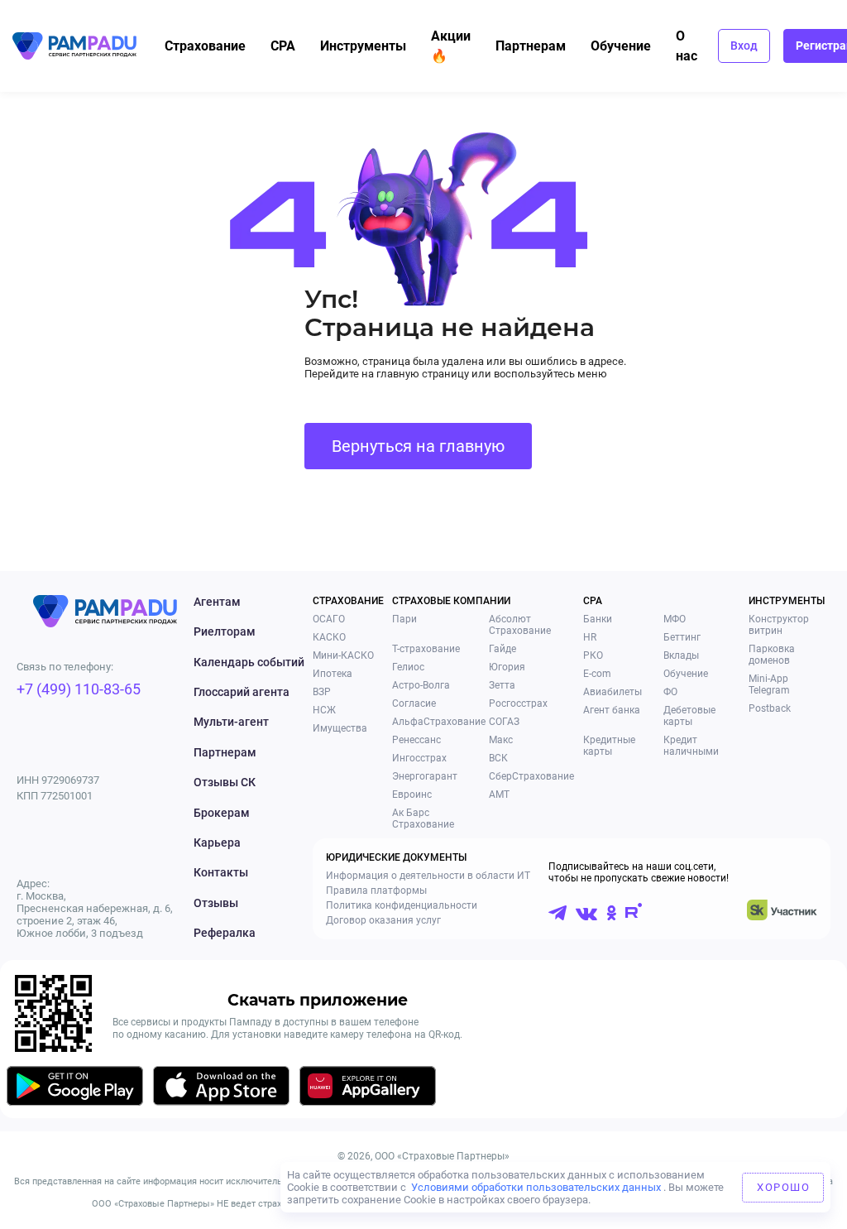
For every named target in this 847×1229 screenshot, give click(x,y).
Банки (597, 619)
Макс (501, 740)
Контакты (221, 872)
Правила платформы (376, 890)
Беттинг (682, 637)
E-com (597, 673)
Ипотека (332, 673)
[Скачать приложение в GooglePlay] (75, 1088)
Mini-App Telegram (769, 684)
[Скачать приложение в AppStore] (221, 1088)
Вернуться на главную (418, 446)
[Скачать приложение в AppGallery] (367, 1088)
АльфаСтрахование (439, 721)
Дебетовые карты (689, 715)
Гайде (502, 649)
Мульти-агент (231, 721)
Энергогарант (424, 776)
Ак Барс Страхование (423, 818)
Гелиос (408, 667)
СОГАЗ (504, 721)
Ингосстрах (419, 758)
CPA (282, 46)
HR (589, 637)
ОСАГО (329, 619)
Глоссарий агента (242, 692)
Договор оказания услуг (383, 920)
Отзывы (216, 903)
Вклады (681, 655)
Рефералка (225, 932)
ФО (670, 692)
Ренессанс (416, 740)
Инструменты (363, 46)
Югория (507, 667)
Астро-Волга (421, 685)
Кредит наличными (691, 745)
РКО (593, 655)
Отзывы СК (225, 782)
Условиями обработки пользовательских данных (536, 1187)
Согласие (414, 703)
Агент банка (611, 710)
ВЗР (322, 692)
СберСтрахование (531, 776)
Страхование (205, 46)
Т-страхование (426, 649)
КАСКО (329, 637)
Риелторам (225, 631)
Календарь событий (249, 662)
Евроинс (412, 794)
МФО (674, 619)
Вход (744, 45)
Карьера (217, 842)
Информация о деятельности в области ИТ (428, 875)
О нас (686, 46)
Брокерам (222, 812)
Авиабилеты (612, 692)
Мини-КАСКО (343, 655)
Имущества (340, 728)
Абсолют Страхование (520, 624)
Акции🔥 (451, 46)
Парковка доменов (772, 654)
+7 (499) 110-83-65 (79, 689)
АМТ (499, 794)
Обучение (621, 46)
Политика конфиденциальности (401, 905)
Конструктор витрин (779, 624)
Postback (770, 708)
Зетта (502, 685)
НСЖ (324, 710)
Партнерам (530, 46)
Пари (404, 619)
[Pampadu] (74, 46)
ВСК (498, 758)
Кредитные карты (609, 745)
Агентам (217, 601)
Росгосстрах (518, 703)
